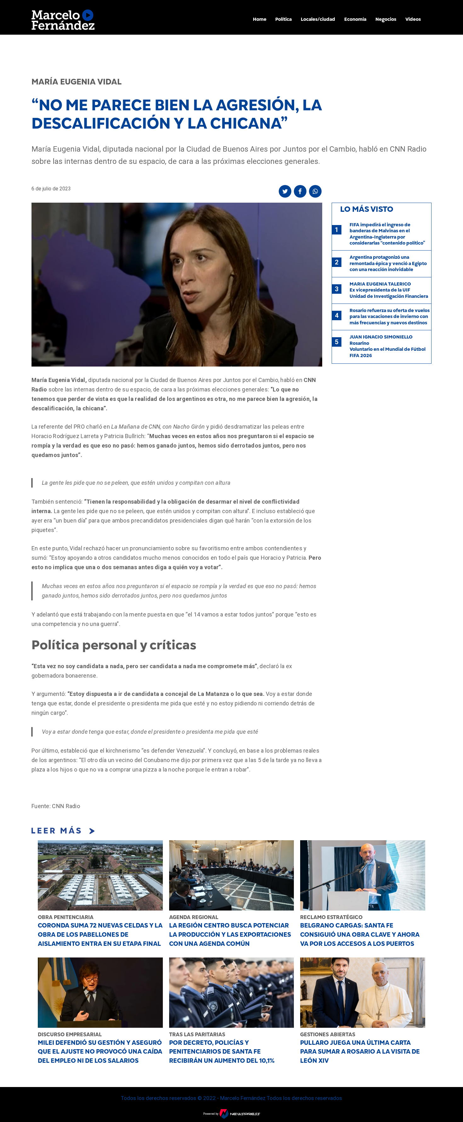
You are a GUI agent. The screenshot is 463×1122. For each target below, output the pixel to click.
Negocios (385, 19)
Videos (413, 19)
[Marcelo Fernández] (62, 21)
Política (283, 19)
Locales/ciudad (318, 19)
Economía (355, 19)
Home (259, 19)
